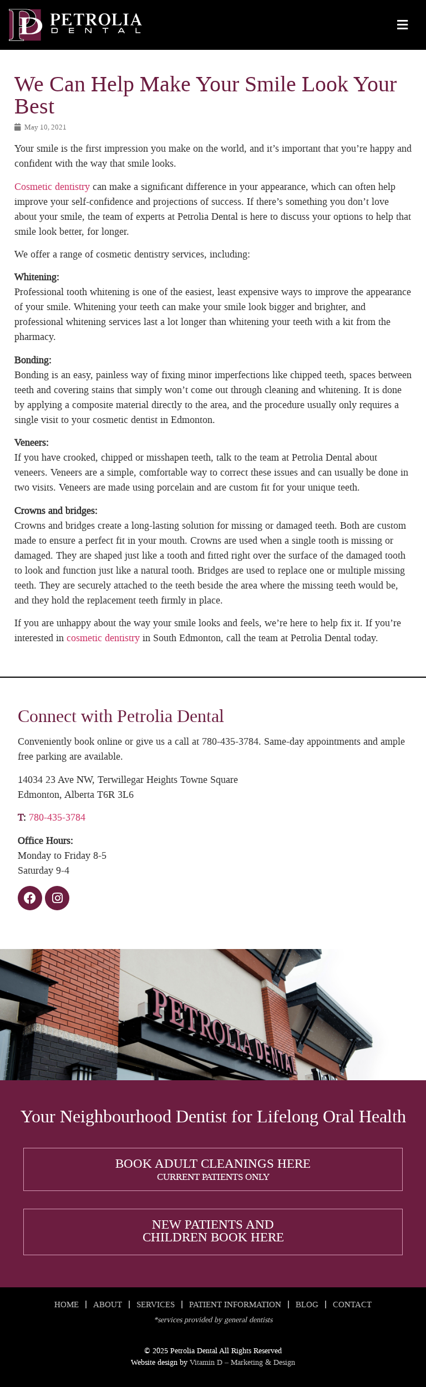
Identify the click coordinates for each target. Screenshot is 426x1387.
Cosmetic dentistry (52, 186)
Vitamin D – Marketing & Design (242, 1362)
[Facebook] (30, 898)
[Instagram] (57, 898)
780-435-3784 (57, 817)
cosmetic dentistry (103, 637)
